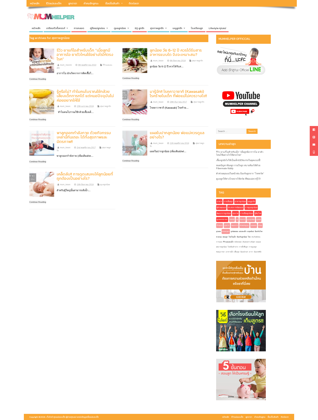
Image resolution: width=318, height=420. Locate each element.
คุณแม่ (258, 242)
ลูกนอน (218, 231)
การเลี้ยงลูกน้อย (246, 213)
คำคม (260, 225)
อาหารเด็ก (229, 252)
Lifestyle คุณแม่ (217, 28)
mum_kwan (158, 61)
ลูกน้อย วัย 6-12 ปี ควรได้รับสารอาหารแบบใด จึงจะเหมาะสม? (176, 52)
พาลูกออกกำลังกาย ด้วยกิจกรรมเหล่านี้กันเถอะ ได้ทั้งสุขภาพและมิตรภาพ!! (84, 137)
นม (237, 219)
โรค (249, 237)
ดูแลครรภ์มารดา (222, 219)
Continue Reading (37, 79)
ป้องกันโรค (259, 231)
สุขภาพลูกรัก (197, 61)
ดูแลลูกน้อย (105, 184)
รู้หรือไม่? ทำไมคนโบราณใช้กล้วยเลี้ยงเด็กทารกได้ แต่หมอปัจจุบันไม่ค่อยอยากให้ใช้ (85, 96)
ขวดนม (219, 237)
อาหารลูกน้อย (240, 201)
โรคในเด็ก (232, 237)
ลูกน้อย (258, 219)
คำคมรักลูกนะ (91, 3)
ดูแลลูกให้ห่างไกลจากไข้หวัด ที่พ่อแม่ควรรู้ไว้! (238, 179)
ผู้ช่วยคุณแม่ (221, 207)
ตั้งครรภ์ (242, 219)
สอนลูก (225, 237)
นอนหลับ (254, 225)
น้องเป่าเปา (244, 252)
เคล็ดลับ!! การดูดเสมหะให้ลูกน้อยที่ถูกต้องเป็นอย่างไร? (85, 176)
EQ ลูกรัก (139, 28)
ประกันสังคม (255, 237)
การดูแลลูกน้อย (251, 207)
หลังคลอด (238, 242)
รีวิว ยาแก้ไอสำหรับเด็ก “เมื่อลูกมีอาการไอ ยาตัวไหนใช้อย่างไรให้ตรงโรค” (85, 54)
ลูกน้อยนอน (234, 231)
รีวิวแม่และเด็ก (53, 3)
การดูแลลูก (253, 247)
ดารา (251, 252)
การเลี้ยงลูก (228, 201)
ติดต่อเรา (134, 3)
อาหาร (219, 201)
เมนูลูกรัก (251, 201)
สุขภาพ (235, 213)
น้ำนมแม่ (219, 225)
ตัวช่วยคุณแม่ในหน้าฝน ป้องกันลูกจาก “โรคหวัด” (240, 173)
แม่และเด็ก (242, 231)
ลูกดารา (72, 3)
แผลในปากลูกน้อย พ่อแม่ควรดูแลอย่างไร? (177, 135)
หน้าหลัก (34, 3)
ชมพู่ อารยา (220, 252)
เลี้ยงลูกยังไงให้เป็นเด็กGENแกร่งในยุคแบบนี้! (238, 160)
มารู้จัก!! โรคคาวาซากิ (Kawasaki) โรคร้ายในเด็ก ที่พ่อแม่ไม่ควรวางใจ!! (178, 94)
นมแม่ (232, 219)
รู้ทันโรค (258, 213)
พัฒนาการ (234, 225)
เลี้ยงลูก (236, 252)
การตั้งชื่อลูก (243, 247)
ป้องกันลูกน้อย (242, 237)
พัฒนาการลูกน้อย (224, 213)
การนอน (219, 242)
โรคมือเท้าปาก (233, 247)
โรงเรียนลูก (197, 28)
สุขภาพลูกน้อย (221, 247)
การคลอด (79, 28)
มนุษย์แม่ (250, 231)
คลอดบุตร (225, 231)
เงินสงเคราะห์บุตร (248, 242)
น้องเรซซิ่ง (257, 252)
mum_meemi (66, 65)
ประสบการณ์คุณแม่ (235, 207)
